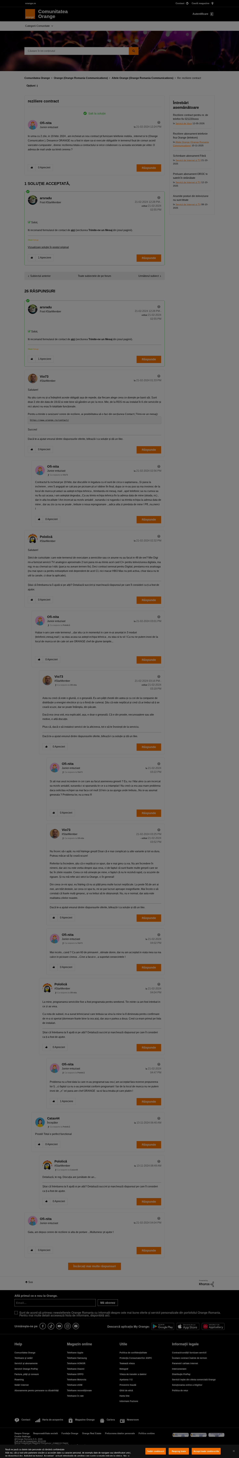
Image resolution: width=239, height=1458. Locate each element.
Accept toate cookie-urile (206, 1451)
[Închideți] (233, 1451)
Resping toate (179, 1451)
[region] (119, 1451)
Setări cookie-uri (155, 1451)
